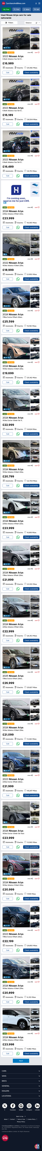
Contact (12, 1119)
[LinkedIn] (37, 1105)
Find (17, 9)
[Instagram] (29, 1105)
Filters (10, 22)
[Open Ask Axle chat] (37, 1146)
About (6, 1119)
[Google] (21, 1105)
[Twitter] (4, 1105)
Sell (37, 9)
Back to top (20, 1116)
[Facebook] (13, 1105)
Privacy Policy (21, 1121)
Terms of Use (21, 1119)
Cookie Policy (31, 1119)
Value (27, 9)
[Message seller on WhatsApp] (18, 72)
